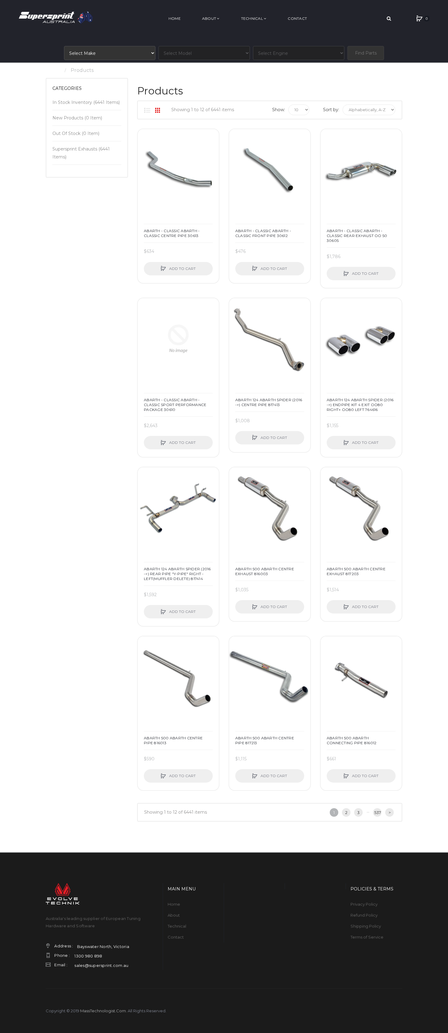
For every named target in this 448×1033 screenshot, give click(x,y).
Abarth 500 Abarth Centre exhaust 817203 (356, 571)
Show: (278, 109)
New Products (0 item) (77, 118)
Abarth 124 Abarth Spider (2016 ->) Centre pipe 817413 (268, 402)
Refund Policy (364, 915)
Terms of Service (366, 937)
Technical (177, 926)
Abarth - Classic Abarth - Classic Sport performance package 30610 (175, 405)
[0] (419, 18)
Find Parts (366, 53)
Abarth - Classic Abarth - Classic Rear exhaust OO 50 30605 (357, 235)
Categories (67, 88)
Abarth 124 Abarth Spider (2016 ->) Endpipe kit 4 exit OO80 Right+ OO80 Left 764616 (360, 405)
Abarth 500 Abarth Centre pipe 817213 (264, 740)
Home (53, 70)
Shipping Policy (365, 926)
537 (377, 812)
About (174, 915)
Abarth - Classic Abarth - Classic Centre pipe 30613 (172, 233)
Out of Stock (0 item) (75, 133)
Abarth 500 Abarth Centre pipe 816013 (173, 740)
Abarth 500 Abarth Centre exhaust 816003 (264, 571)
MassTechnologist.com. (103, 1010)
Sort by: (331, 109)
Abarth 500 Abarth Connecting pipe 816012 (352, 740)
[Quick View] (145, 160)
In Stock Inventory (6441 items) (86, 102)
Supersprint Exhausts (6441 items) (81, 153)
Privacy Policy (364, 904)
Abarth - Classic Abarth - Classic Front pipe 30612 (263, 233)
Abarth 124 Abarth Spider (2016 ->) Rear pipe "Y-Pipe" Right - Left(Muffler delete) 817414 (177, 574)
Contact (176, 937)
